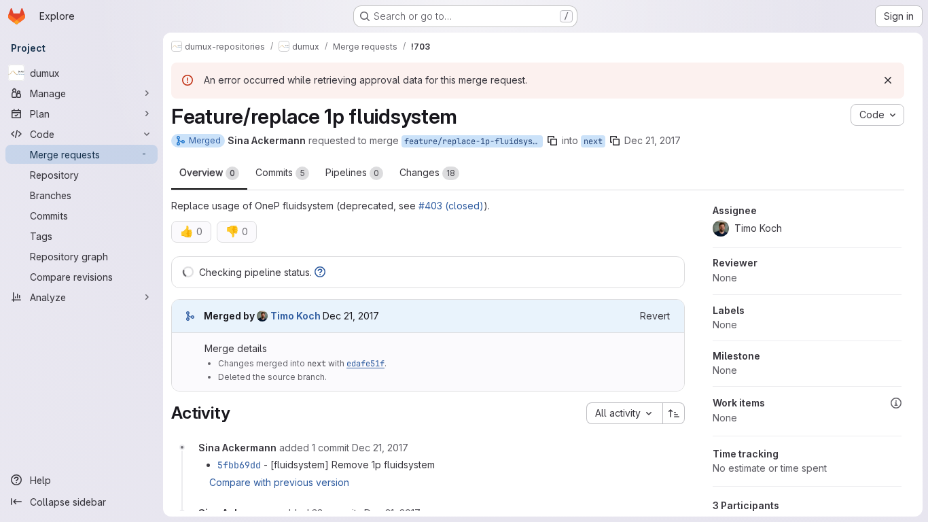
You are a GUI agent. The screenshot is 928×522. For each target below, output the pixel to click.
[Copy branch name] (552, 141)
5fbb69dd (239, 465)
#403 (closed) (451, 205)
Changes (427, 172)
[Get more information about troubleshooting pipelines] (320, 272)
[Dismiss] (888, 80)
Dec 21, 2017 (652, 140)
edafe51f (365, 363)
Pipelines (352, 172)
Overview (207, 172)
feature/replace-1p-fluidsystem (473, 141)
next (593, 141)
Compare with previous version (279, 482)
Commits (280, 172)
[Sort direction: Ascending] (674, 413)
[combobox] (624, 413)
